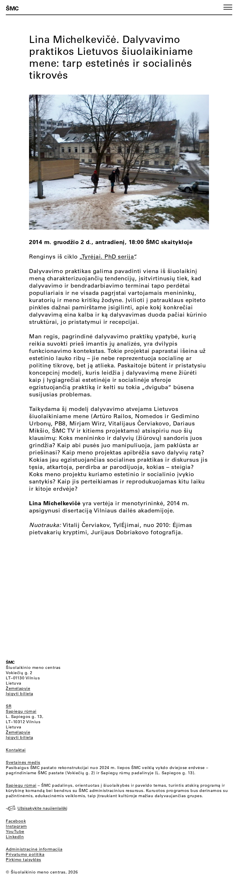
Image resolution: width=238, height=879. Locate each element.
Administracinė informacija (34, 849)
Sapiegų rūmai (21, 711)
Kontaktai (16, 749)
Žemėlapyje (18, 688)
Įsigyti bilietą (19, 693)
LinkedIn (15, 836)
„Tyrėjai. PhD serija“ (107, 256)
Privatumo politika (25, 854)
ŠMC (12, 8)
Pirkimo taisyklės (23, 859)
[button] (227, 7)
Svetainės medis (23, 762)
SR (8, 706)
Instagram (16, 826)
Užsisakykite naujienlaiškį (42, 808)
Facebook (16, 821)
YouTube (15, 831)
